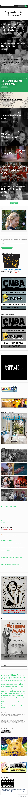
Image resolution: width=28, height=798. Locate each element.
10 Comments (21, 24)
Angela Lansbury (15, 677)
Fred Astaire (4, 686)
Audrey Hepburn (7, 678)
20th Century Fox (5, 675)
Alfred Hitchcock (8, 677)
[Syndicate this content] (1, 535)
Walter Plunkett (17, 705)
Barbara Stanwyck (15, 678)
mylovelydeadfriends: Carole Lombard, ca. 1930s (10, 564)
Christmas (16, 682)
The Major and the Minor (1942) (11, 82)
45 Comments (24, 166)
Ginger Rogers (4, 688)
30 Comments (23, 78)
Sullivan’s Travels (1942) (11, 190)
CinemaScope (21, 682)
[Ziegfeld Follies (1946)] (20, 482)
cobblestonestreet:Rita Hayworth (7, 550)
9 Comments (21, 131)
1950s (22, 675)
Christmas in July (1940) (8, 28)
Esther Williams (19, 684)
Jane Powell (15, 693)
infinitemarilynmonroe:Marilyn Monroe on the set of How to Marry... (13, 547)
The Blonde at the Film (14, 2)
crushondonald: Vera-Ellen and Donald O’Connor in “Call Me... (12, 557)
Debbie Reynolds (4, 684)
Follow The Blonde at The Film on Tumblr (10, 535)
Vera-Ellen (12, 705)
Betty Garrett (21, 678)
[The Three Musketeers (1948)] (20, 495)
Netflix (22, 697)
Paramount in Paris (12, 99)
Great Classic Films (16, 688)
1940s (16, 675)
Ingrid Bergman (19, 691)
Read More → (4, 33)
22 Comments (23, 186)
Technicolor (4, 704)
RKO (2, 701)
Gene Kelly (16, 686)
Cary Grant (18, 680)
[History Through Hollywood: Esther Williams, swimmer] (20, 469)
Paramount (4, 700)
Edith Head (10, 684)
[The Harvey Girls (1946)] (7, 469)
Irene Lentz (4, 693)
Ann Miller (20, 677)
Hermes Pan (7, 690)
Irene (24, 691)
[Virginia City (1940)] (20, 455)
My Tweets (3, 522)
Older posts (13, 203)
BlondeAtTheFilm (6, 24)
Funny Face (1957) (11, 153)
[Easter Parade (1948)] (7, 482)
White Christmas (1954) (10, 171)
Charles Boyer (23, 680)
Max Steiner (10, 697)
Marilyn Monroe (4, 697)
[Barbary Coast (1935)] (7, 455)
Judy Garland (8, 695)
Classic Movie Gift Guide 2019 (6, 540)
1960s (2, 677)
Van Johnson (7, 705)
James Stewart (10, 693)
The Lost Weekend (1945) (10, 135)
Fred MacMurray (11, 686)
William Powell (7, 707)
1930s (12, 675)
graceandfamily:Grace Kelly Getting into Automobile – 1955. (11, 567)
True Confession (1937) (10, 63)
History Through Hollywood (16, 690)
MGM (15, 697)
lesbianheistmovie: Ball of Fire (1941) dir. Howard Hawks (11, 543)
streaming (17, 701)
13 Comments (23, 59)
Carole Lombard (12, 680)
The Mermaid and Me (18, 704)
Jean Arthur (20, 693)
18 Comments (22, 150)
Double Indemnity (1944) (11, 116)
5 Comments (23, 43)
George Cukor (21, 686)
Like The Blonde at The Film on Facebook (8, 506)
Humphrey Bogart (13, 691)
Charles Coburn (4, 682)
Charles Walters (11, 682)
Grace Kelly (9, 688)
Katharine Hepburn (15, 695)
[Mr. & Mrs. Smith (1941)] (7, 495)
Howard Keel (6, 691)
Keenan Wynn (22, 695)
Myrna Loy (19, 697)
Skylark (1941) (9, 46)
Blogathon (6, 680)
